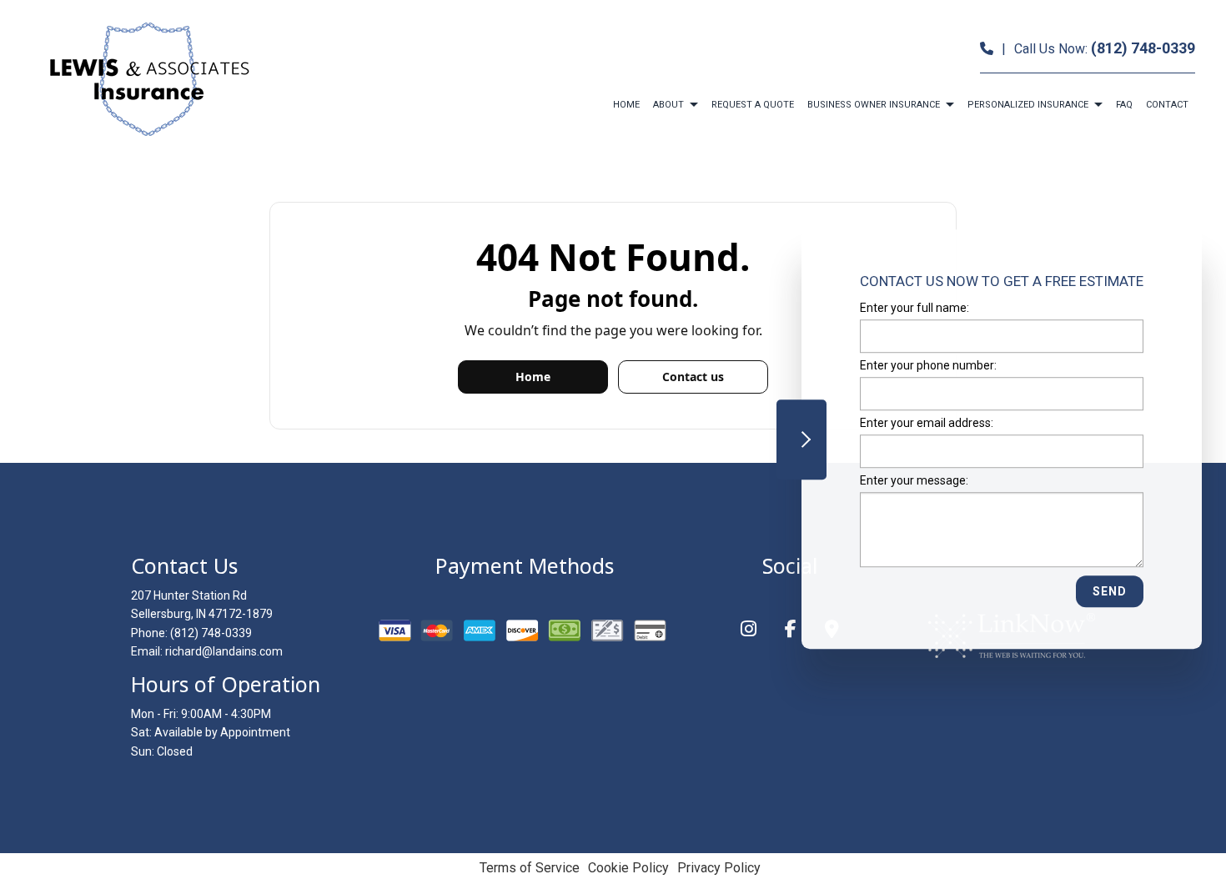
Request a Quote (752, 104)
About (668, 104)
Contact (1167, 104)
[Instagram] (748, 631)
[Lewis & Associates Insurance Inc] (148, 79)
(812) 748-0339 (1143, 48)
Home (626, 104)
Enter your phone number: (928, 365)
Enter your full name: (914, 307)
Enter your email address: (926, 423)
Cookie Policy (628, 868)
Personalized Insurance (1027, 104)
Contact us (693, 376)
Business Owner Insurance (873, 104)
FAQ (1124, 104)
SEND (1110, 592)
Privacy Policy (719, 868)
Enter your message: (914, 481)
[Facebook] (790, 631)
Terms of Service (530, 868)
